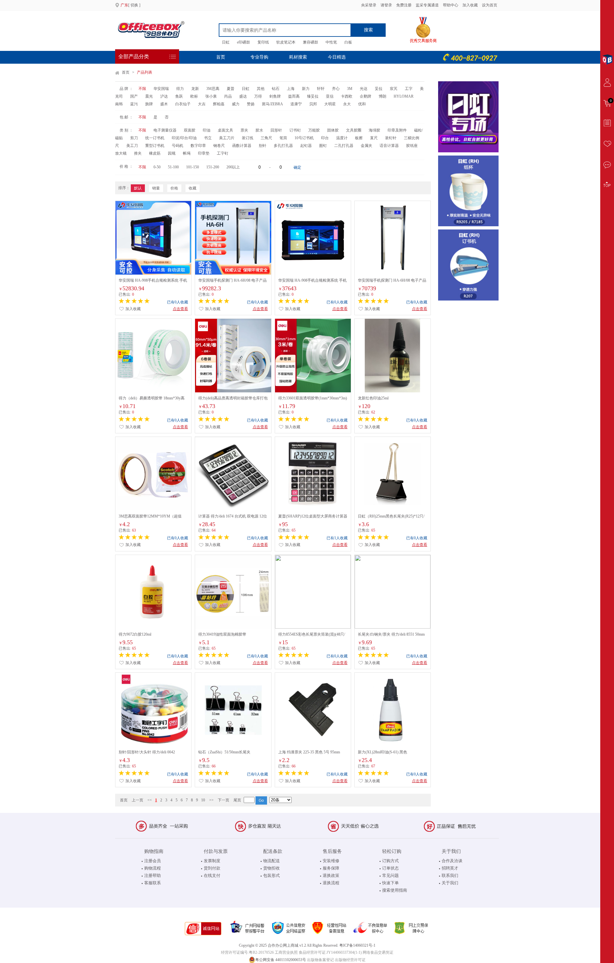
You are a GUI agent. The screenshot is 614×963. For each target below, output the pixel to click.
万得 (258, 96)
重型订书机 (154, 145)
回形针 (276, 130)
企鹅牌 (365, 96)
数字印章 (198, 145)
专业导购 (259, 57)
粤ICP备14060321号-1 (357, 945)
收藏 (192, 188)
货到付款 (212, 868)
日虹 (226, 42)
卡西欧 (346, 96)
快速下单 (390, 882)
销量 (156, 188)
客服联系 (152, 882)
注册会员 (152, 860)
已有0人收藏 (177, 302)
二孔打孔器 (343, 145)
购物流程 (152, 868)
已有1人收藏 (337, 538)
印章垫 (203, 153)
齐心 (336, 88)
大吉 (202, 104)
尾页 (237, 800)
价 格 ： (126, 166)
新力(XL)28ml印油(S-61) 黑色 (382, 752)
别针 (262, 145)
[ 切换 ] (130, 5)
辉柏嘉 (218, 104)
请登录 (386, 5)
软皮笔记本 (285, 42)
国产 (134, 96)
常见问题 (390, 875)
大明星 (330, 104)
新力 (306, 88)
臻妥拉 (313, 96)
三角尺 (266, 138)
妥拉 (378, 88)
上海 (291, 88)
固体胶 (333, 130)
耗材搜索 (298, 57)
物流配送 (271, 860)
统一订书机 (154, 138)
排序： (124, 188)
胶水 (259, 130)
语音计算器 (389, 145)
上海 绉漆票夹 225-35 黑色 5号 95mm (309, 752)
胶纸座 (412, 145)
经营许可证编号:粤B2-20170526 (247, 952)
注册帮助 (152, 875)
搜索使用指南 (394, 890)
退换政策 (331, 875)
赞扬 (251, 104)
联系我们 (450, 875)
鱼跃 (179, 96)
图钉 (323, 145)
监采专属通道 (427, 5)
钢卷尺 (219, 145)
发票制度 (212, 860)
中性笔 (331, 42)
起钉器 (306, 145)
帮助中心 (450, 5)
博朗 (382, 96)
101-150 (192, 167)
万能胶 (314, 130)
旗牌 (149, 104)
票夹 (244, 130)
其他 (260, 88)
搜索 (368, 30)
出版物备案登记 (320, 960)
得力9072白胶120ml (135, 634)
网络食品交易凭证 (378, 952)
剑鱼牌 (275, 96)
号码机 (177, 145)
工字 (409, 88)
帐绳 (187, 153)
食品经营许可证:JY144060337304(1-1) (330, 952)
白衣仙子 (183, 104)
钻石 (275, 88)
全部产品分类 (133, 56)
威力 (236, 104)
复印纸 (263, 42)
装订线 (247, 138)
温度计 (342, 138)
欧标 (194, 96)
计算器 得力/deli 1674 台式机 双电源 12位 (232, 516)
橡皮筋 (155, 153)
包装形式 (271, 875)
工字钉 (222, 153)
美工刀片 (226, 138)
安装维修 (331, 860)
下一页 (223, 800)
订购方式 (390, 860)
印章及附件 (397, 130)
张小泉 (211, 96)
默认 (138, 188)
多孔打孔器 (283, 145)
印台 (325, 138)
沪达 (164, 96)
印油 (206, 130)
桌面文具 (225, 130)
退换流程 (331, 882)
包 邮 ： (126, 117)
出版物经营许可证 (350, 960)
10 (203, 800)
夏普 (230, 88)
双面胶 (189, 130)
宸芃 (394, 88)
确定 (297, 167)
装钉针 (391, 138)
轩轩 (321, 88)
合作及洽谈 (452, 860)
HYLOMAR (403, 96)
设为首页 (489, 5)
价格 (174, 188)
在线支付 (212, 875)
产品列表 (144, 72)
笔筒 (283, 138)
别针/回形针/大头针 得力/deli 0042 (147, 752)
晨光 (149, 96)
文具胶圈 (353, 130)
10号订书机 (304, 138)
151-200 (212, 167)
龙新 (195, 88)
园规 (172, 153)
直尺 (374, 138)
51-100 (173, 167)
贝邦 (313, 104)
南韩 (119, 104)
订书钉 (295, 130)
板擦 (359, 138)
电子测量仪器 (165, 130)
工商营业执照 (286, 952)
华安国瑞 (161, 88)
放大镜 (121, 153)
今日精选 (337, 57)
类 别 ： (126, 130)
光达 (363, 88)
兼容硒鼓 (310, 42)
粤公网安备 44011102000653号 (280, 960)
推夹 (138, 153)
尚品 (228, 96)
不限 (142, 88)
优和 (362, 104)
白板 (348, 42)
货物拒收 (271, 868)
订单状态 (390, 868)
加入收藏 (470, 5)
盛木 (164, 104)
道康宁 (296, 104)
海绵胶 (374, 130)
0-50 (157, 167)
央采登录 (368, 5)
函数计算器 (241, 145)
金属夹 (366, 145)
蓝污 (134, 104)
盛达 (243, 96)
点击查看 (180, 309)
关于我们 (450, 882)
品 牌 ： (126, 88)
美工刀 (132, 145)
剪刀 (134, 138)
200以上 (233, 167)
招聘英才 (450, 868)
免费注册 (404, 5)
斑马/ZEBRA (272, 104)
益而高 (294, 96)
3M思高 (212, 88)
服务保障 (331, 868)
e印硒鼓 (243, 42)
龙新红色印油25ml (373, 398)
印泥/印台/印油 (184, 138)
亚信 (330, 96)
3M (349, 88)
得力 (180, 88)
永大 (347, 104)
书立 (208, 138)
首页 (220, 57)
